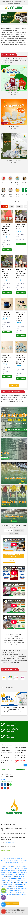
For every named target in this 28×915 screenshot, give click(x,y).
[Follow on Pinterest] (2, 788)
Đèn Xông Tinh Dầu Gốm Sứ (17, 890)
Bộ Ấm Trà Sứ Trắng (12, 872)
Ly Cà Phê (3, 868)
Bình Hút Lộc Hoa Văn (16, 880)
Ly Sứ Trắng (3, 866)
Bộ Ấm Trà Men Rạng (17, 870)
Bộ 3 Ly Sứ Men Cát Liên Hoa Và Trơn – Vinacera (7, 358)
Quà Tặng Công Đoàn (12, 892)
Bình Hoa (25, 882)
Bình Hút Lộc (19, 858)
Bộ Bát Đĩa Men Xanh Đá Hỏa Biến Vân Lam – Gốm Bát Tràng (20, 359)
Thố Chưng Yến (21, 878)
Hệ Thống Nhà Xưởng (6, 752)
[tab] (4, 206)
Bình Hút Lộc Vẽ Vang (9, 882)
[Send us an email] (8, 784)
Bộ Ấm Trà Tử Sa (21, 872)
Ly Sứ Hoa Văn (17, 866)
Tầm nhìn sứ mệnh (5, 750)
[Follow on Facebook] (2, 784)
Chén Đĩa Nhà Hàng (12, 878)
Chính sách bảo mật (20, 755)
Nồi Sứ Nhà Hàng (19, 884)
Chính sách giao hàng (20, 750)
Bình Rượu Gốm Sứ (15, 886)
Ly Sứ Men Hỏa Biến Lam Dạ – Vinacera (6, 314)
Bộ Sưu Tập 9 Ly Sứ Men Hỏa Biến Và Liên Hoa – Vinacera (20, 316)
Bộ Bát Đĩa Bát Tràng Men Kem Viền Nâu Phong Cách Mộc (21, 273)
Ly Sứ (3, 858)
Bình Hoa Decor (11, 884)
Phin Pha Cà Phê (10, 868)
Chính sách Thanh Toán (21, 757)
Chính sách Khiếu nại (20, 752)
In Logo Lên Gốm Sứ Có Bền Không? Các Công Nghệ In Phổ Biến (14, 708)
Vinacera (21, 862)
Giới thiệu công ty (5, 747)
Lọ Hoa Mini (4, 884)
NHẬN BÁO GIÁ (7, 249)
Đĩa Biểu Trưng (7, 890)
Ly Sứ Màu (23, 866)
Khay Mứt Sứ (8, 888)
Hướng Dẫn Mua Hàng (20, 747)
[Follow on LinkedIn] (5, 788)
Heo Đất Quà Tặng (16, 888)
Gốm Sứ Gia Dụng (18, 860)
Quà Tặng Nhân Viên (19, 894)
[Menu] (2, 7)
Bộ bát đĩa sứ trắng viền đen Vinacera (20, 226)
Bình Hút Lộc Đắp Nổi (5, 880)
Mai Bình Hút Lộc (18, 882)
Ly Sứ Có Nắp (10, 866)
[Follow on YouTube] (8, 788)
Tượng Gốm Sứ (6, 886)
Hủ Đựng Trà (11, 874)
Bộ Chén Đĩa (13, 858)
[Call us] (10, 784)
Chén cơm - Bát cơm (19, 874)
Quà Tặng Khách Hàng (9, 894)
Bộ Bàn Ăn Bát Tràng (20, 876)
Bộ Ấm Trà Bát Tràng (18, 868)
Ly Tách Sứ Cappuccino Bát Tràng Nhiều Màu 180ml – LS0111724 (6, 229)
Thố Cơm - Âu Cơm (11, 876)
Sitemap (3, 779)
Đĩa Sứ (4, 876)
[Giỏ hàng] (26, 7)
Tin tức (2, 755)
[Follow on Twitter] (5, 784)
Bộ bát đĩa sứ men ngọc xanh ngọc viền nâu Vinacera (6, 273)
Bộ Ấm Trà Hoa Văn (8, 870)
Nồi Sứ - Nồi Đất (9, 860)
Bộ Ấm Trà (7, 858)
